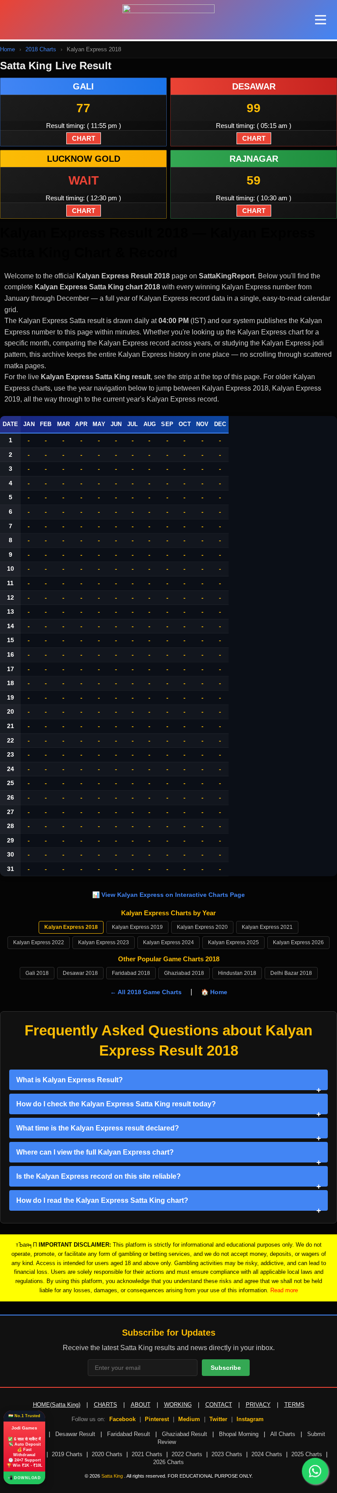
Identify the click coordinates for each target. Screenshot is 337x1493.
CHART (83, 138)
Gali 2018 (37, 973)
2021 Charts (147, 1454)
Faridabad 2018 (131, 973)
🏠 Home (214, 991)
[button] (320, 20)
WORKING (178, 1404)
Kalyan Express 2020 (202, 927)
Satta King (112, 1476)
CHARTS (105, 1404)
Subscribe (226, 1367)
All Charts (282, 1434)
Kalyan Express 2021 (267, 927)
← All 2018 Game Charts (146, 991)
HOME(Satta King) (56, 1404)
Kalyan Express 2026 (298, 942)
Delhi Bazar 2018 (291, 973)
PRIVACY (258, 1404)
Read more (284, 1290)
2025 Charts (306, 1454)
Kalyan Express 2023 (103, 942)
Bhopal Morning (238, 1434)
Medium (189, 1419)
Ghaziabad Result (184, 1434)
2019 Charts (67, 1454)
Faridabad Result (128, 1434)
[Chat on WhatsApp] (315, 1471)
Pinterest (157, 1419)
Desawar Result (75, 1434)
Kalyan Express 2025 (233, 942)
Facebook (122, 1419)
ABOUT (141, 1404)
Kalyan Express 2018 (71, 927)
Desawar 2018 (80, 973)
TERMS (294, 1404)
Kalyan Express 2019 (137, 927)
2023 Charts (227, 1454)
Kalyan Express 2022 (38, 942)
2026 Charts (168, 1462)
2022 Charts (187, 1454)
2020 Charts (107, 1454)
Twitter (218, 1419)
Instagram (250, 1419)
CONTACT (218, 1404)
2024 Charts (266, 1454)
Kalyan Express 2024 (168, 942)
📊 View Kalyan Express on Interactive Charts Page (168, 894)
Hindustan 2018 (237, 973)
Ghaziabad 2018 (184, 973)
